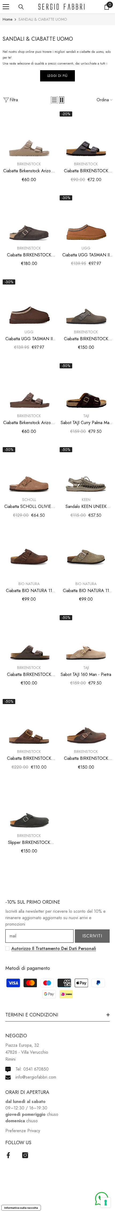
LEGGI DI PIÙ (57, 75)
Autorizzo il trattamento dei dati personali (53, 948)
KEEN (86, 499)
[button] (54, 99)
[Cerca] (21, 7)
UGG (86, 248)
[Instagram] (25, 1155)
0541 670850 (36, 1069)
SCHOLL (29, 499)
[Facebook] (8, 1155)
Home (7, 19)
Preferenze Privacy (22, 1131)
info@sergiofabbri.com (36, 1077)
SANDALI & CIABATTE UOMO (42, 19)
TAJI (86, 415)
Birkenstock (29, 164)
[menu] (6, 6)
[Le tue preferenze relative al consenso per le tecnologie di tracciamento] (106, 1203)
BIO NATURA (29, 583)
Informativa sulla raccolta (21, 1207)
